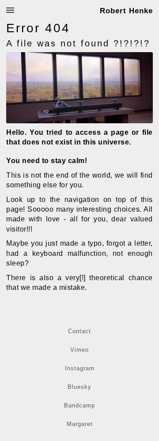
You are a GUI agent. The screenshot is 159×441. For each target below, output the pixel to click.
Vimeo (79, 349)
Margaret (80, 424)
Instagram (80, 368)
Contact (79, 331)
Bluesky (79, 387)
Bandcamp (79, 405)
